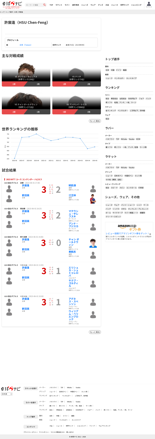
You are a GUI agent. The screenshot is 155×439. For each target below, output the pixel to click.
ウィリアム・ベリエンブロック (73, 315)
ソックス (116, 209)
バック (148, 98)
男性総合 (114, 98)
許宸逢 (25, 185)
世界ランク (124, 5)
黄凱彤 (72, 251)
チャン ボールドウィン (74, 242)
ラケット (58, 5)
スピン (122, 187)
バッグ (108, 209)
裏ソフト (109, 147)
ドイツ (118, 70)
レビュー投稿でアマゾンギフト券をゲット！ (127, 233)
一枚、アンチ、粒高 (130, 147)
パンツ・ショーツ (128, 205)
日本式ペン (118, 175)
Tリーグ (92, 426)
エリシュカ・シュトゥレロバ (73, 271)
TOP (51, 5)
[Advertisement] (22, 360)
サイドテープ (118, 212)
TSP (117, 139)
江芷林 (72, 195)
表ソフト (109, 102)
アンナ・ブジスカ (73, 225)
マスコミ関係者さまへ (58, 432)
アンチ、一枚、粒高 (75, 406)
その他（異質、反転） (114, 179)
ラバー (67, 5)
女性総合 (123, 98)
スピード (114, 187)
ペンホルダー (119, 78)
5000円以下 (132, 98)
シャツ (139, 205)
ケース (145, 205)
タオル (123, 209)
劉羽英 (25, 195)
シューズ (84, 5)
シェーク (109, 78)
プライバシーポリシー (30, 432)
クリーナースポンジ (113, 216)
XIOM (138, 139)
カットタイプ (131, 78)
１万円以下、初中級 (137, 110)
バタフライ (110, 139)
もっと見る (95, 120)
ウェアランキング (104, 426)
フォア (141, 98)
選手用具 (75, 5)
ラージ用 (143, 147)
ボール (108, 212)
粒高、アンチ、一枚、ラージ (125, 102)
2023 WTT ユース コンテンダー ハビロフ (24, 179)
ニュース (114, 5)
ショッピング (136, 5)
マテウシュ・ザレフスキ (73, 213)
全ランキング (111, 110)
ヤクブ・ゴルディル (73, 283)
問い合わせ (70, 432)
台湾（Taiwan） (26, 45)
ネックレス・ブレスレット (138, 209)
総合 (107, 98)
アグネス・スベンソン (73, 301)
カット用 (138, 175)
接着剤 (142, 212)
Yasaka (131, 139)
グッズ (100, 5)
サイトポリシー (44, 432)
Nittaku (124, 139)
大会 (107, 5)
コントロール (131, 187)
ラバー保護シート (131, 212)
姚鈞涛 (72, 185)
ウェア (93, 5)
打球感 (140, 187)
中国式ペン (129, 175)
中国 (112, 70)
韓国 (124, 70)
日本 (107, 70)
